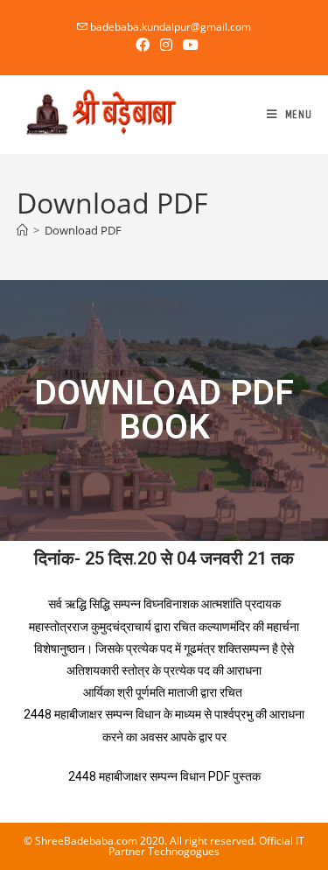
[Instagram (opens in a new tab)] (166, 45)
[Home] (22, 230)
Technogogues (184, 851)
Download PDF (83, 230)
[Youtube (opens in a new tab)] (188, 45)
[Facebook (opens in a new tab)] (142, 45)
